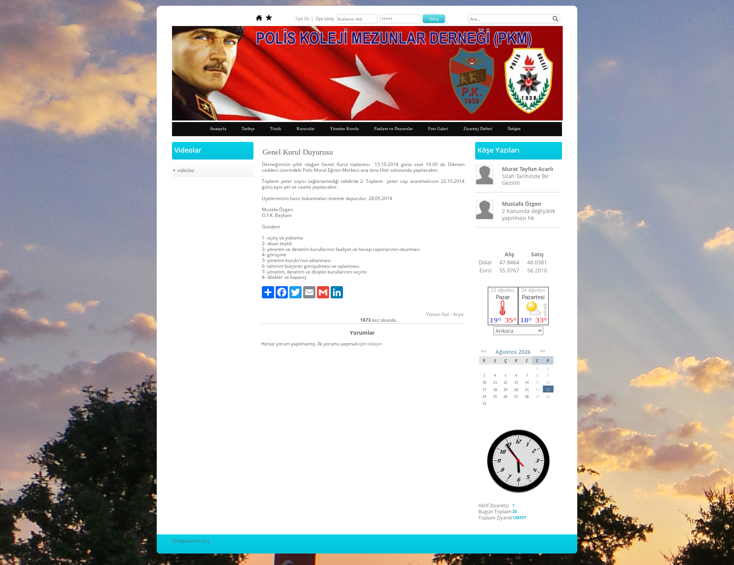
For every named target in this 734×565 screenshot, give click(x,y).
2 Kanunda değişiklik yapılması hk (528, 214)
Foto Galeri (438, 128)
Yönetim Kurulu (344, 128)
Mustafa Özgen (521, 203)
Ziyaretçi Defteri (477, 128)
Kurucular (306, 128)
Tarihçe (248, 128)
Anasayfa (218, 128)
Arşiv (458, 314)
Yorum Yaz (437, 314)
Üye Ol (302, 18)
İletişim (514, 128)
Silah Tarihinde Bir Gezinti (525, 179)
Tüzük (275, 128)
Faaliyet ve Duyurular (393, 128)
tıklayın (374, 343)
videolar (185, 170)
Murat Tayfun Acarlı (527, 169)
